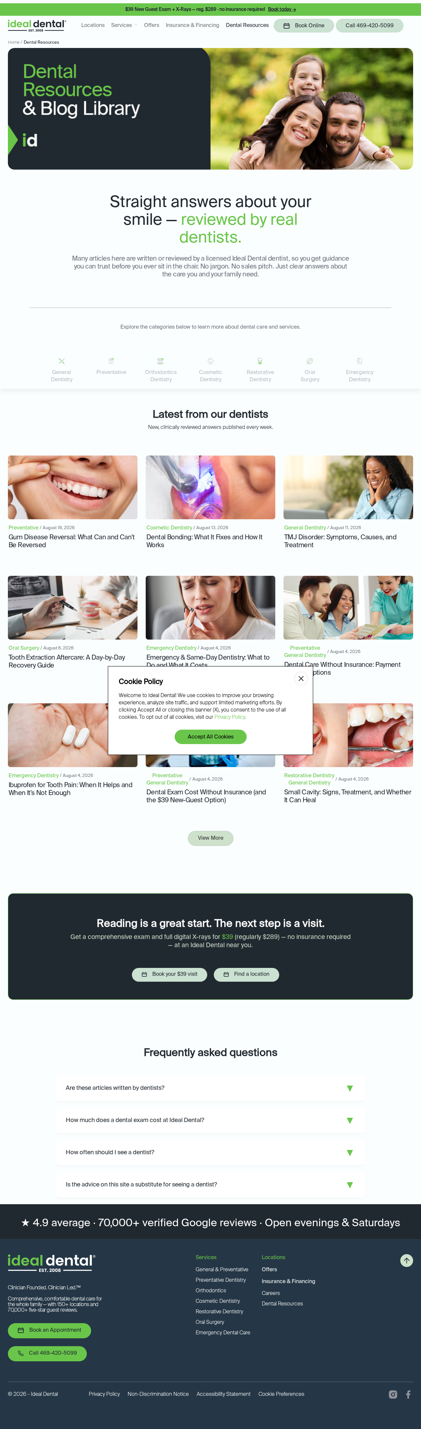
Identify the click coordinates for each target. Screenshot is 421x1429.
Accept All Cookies (211, 737)
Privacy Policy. (230, 717)
